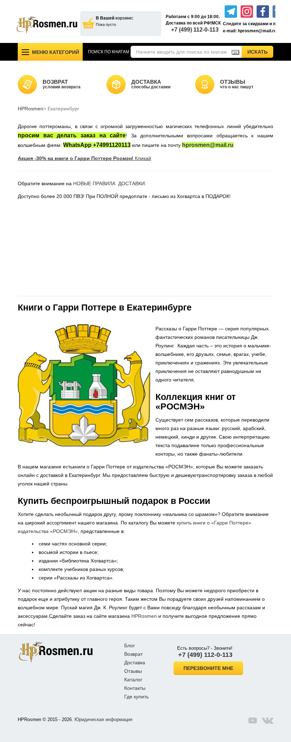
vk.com (267, 720)
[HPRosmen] (47, 25)
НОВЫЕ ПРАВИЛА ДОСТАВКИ (109, 183)
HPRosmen (30, 108)
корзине (123, 18)
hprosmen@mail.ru (208, 145)
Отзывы (133, 671)
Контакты (135, 688)
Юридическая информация (103, 719)
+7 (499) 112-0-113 (195, 30)
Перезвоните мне (208, 668)
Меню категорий (55, 52)
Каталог (133, 679)
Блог (129, 645)
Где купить (136, 696)
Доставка (134, 662)
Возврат (133, 654)
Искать (260, 52)
